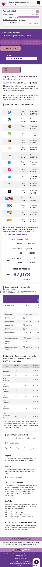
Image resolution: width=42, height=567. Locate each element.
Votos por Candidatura (10, 42)
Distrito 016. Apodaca (14, 58)
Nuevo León (9, 83)
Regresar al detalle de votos (26, 438)
